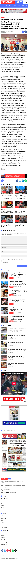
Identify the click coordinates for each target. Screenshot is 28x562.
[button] (26, 2)
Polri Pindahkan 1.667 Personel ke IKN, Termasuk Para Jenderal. (16, 364)
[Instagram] (7, 550)
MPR (2, 503)
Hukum (3, 516)
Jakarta (3, 535)
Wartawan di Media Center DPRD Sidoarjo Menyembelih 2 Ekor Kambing (16, 336)
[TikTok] (15, 550)
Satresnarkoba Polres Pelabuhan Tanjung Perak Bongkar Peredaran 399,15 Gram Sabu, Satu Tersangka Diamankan (21, 211)
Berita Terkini (4, 499)
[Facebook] (17, 180)
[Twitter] (20, 180)
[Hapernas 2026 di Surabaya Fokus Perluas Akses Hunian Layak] (4, 330)
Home (2, 555)
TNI (2, 520)
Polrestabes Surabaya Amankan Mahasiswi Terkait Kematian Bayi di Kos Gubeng (7, 211)
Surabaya (3, 533)
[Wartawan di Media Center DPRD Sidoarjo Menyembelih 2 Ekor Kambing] (4, 337)
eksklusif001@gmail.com (10, 492)
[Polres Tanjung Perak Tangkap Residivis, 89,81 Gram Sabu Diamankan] (7, 219)
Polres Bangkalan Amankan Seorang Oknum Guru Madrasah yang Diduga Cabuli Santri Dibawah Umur (21, 225)
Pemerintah (4, 527)
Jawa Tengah (4, 542)
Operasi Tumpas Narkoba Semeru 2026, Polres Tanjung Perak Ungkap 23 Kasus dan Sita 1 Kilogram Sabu (20, 197)
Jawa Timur (4, 540)
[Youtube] (10, 550)
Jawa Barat (4, 544)
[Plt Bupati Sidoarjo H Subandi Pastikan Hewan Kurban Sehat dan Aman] (4, 344)
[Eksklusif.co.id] (12, 2)
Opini (2, 522)
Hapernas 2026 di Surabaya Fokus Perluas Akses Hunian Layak (17, 329)
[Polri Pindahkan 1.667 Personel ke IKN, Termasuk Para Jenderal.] (4, 365)
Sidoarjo (3, 537)
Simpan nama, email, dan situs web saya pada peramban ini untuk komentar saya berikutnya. (13, 261)
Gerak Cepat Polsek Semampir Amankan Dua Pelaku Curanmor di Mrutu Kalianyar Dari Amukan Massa (7, 197)
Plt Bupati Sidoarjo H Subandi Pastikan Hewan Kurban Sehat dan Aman (17, 343)
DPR (2, 501)
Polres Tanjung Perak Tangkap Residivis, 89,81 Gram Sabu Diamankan (6, 225)
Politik (2, 505)
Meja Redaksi (4, 31)
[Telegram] (23, 180)
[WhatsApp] (25, 180)
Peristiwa (3, 508)
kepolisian (3, 518)
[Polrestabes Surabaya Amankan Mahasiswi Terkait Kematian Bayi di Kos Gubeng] (7, 204)
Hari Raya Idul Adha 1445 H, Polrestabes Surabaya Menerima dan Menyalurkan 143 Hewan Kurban (16, 357)
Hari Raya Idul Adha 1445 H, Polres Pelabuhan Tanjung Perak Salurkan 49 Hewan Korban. (17, 350)
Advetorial (3, 525)
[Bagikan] (25, 32)
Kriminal (3, 17)
